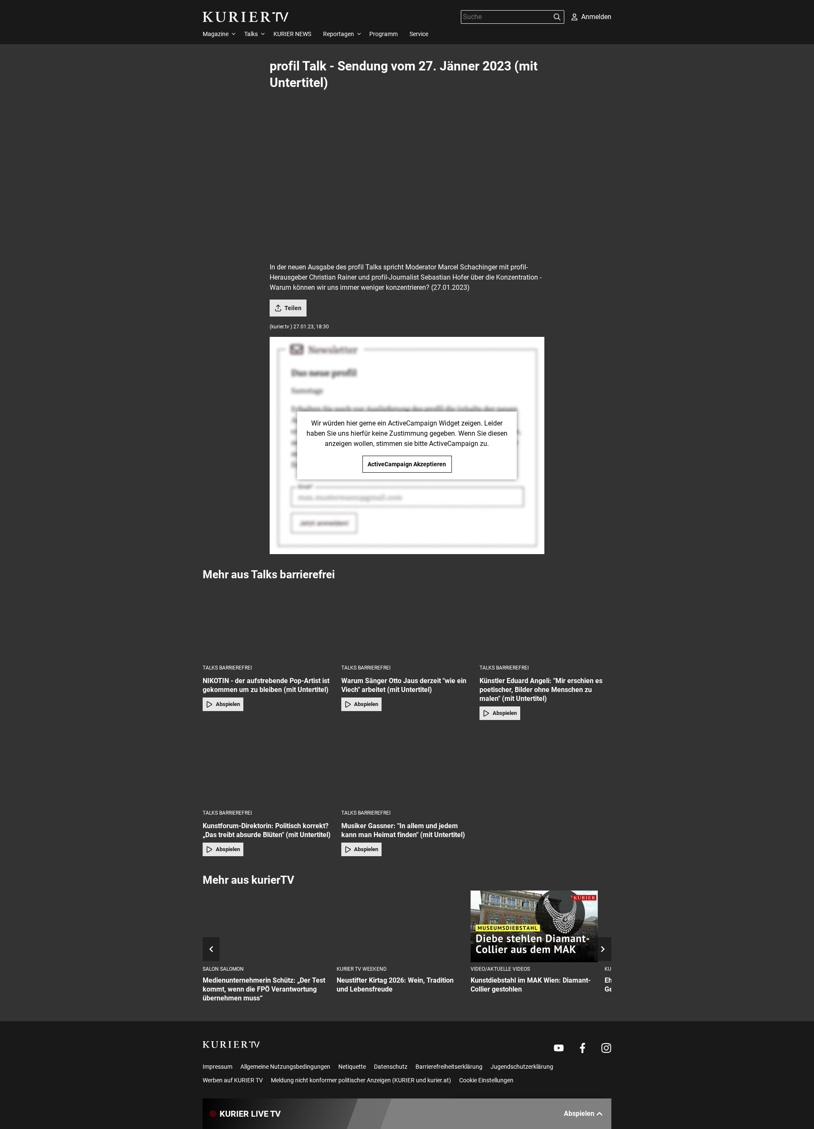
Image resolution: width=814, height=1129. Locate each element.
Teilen (292, 308)
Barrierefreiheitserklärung (448, 1066)
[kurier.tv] (231, 1044)
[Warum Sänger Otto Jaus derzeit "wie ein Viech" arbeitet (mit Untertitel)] (407, 622)
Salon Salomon (223, 969)
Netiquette (352, 1066)
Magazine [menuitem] (216, 34)
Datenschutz (390, 1066)
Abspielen (228, 704)
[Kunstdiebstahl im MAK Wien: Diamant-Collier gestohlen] (534, 926)
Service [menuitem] (419, 34)
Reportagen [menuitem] (338, 34)
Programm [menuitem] (383, 34)
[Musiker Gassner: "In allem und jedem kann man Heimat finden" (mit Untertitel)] (407, 767)
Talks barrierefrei (227, 668)
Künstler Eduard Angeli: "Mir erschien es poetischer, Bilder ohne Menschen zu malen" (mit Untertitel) (540, 690)
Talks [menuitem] (251, 34)
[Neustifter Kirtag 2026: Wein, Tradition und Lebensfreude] (400, 926)
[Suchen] (557, 17)
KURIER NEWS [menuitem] (292, 34)
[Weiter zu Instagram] (606, 1048)
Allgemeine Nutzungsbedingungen (285, 1066)
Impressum (217, 1066)
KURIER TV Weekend (362, 969)
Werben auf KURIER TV (233, 1080)
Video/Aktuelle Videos (500, 969)
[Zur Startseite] (246, 17)
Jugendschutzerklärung (522, 1066)
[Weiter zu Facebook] (582, 1048)
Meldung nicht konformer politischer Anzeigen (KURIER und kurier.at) (361, 1080)
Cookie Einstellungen (486, 1080)
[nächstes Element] (602, 949)
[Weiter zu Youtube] (559, 1048)
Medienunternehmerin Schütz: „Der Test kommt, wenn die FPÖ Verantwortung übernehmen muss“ (264, 989)
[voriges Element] (211, 949)
